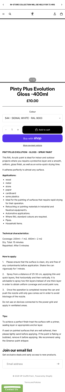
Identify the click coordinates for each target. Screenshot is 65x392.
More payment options (32, 145)
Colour (32, 111)
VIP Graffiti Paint (27, 376)
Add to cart (44, 129)
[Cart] (61, 14)
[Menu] (3, 14)
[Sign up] (58, 364)
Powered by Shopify (43, 376)
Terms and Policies (32, 382)
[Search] (10, 14)
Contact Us (11, 389)
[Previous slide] (3, 4)
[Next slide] (61, 4)
